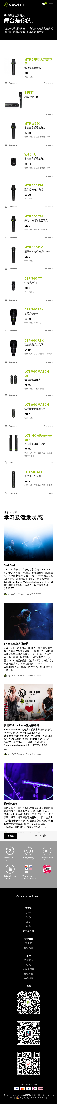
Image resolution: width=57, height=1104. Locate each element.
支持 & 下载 (28, 969)
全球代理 (28, 947)
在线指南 (28, 978)
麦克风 (28, 908)
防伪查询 (28, 960)
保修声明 (28, 973)
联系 (28, 964)
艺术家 (28, 943)
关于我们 (28, 938)
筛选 (11, 835)
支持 (28, 955)
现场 (28, 917)
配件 (28, 926)
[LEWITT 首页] (14, 5)
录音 (28, 912)
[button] (43, 4)
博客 (28, 986)
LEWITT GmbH (17, 1095)
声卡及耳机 (28, 930)
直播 (28, 921)
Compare (13, 83)
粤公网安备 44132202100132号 (33, 1097)
